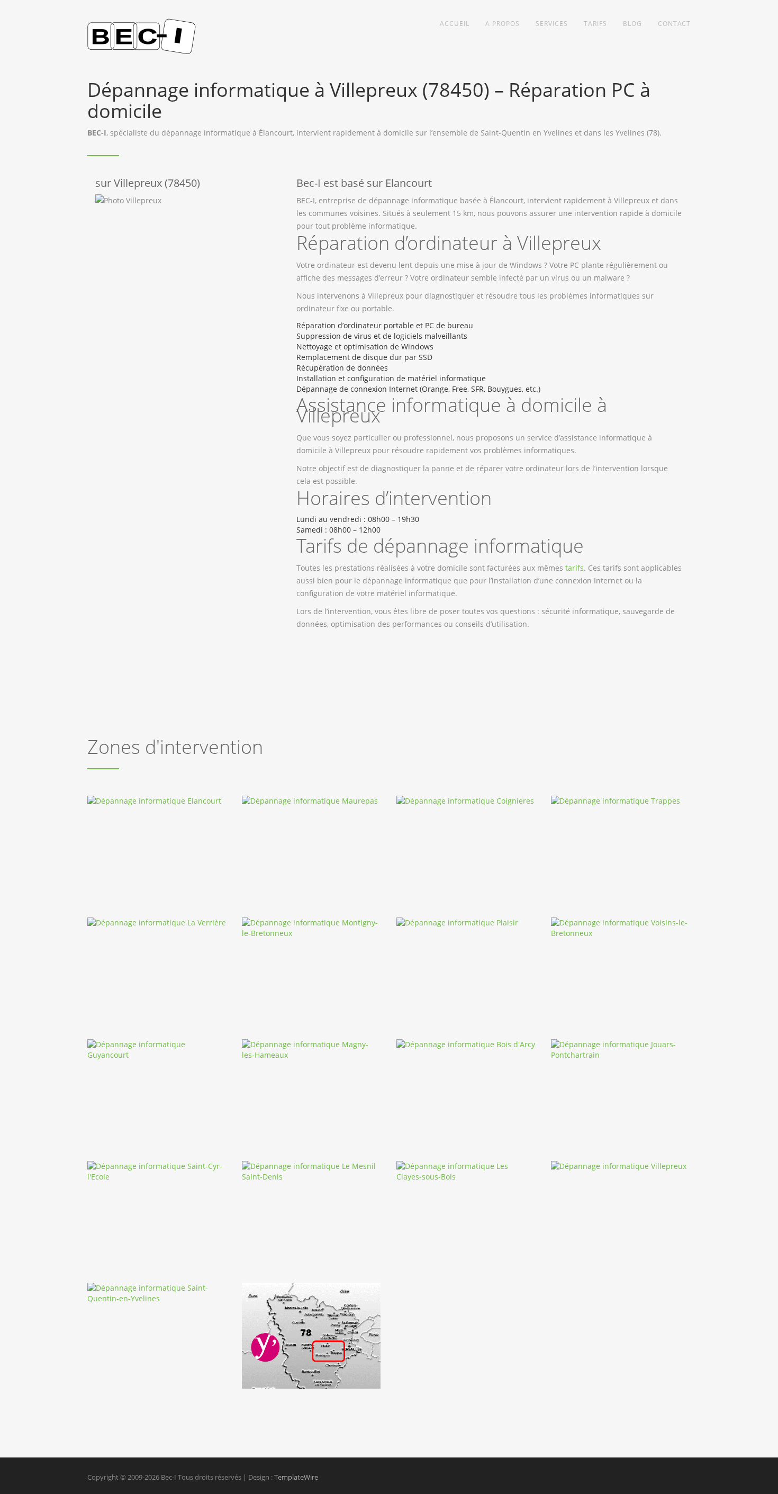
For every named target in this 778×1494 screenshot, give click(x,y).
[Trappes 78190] (620, 801)
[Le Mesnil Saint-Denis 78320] (311, 1171)
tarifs (574, 568)
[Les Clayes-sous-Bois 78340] (466, 1171)
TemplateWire (296, 1477)
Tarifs (595, 23)
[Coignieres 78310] (466, 801)
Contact (674, 23)
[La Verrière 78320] (157, 922)
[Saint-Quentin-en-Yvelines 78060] (157, 1293)
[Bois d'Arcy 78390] (466, 1044)
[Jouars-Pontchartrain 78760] (620, 1049)
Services (552, 23)
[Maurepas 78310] (311, 801)
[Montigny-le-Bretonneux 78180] (311, 928)
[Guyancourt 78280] (157, 1049)
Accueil (454, 23)
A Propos (502, 23)
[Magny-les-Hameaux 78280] (311, 1049)
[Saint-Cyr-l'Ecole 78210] (157, 1171)
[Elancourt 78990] (157, 801)
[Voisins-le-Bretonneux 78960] (620, 928)
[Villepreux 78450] (620, 1166)
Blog (632, 23)
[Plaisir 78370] (466, 922)
